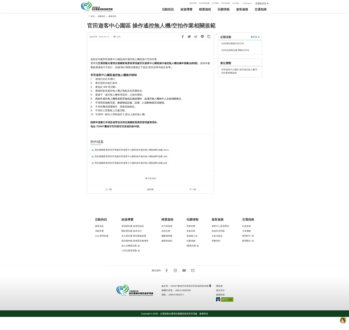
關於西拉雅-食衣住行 (131, 230)
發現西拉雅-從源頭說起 (132, 225)
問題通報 (152, 178)
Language (246, 3)
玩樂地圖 (190, 240)
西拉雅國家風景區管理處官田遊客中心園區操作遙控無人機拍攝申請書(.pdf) (131, 162)
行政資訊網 (225, 3)
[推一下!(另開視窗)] (189, 36)
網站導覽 (193, 3)
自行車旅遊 (166, 225)
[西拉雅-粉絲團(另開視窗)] (166, 270)
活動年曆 (99, 230)
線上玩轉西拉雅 (129, 245)
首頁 (92, 16)
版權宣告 (220, 294)
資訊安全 (220, 290)
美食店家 (190, 230)
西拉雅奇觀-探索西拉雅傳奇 (134, 240)
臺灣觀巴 (246, 240)
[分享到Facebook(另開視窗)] (182, 36)
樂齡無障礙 (166, 235)
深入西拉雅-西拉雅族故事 (133, 235)
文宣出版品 (217, 235)
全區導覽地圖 (204, 3)
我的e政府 (218, 299)
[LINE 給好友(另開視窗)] (202, 36)
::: (186, 3)
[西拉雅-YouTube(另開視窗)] (184, 270)
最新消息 (112, 16)
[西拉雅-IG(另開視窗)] (175, 270)
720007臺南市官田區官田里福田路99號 (189, 285)
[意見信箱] (192, 270)
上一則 (108, 189)
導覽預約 (216, 240)
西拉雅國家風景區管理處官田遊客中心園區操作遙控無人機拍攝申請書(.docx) (132, 149)
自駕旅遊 (246, 225)
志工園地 (215, 3)
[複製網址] (209, 36)
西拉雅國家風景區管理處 (98, 6)
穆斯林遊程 (166, 240)
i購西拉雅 (191, 245)
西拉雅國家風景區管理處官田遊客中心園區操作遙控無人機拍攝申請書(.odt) (131, 156)
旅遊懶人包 (191, 235)
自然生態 (165, 230)
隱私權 (219, 285)
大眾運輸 (246, 230)
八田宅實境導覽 (129, 250)
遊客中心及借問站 (220, 225)
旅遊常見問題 (218, 230)
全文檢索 (235, 3)
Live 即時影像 (101, 235)
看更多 (254, 36)
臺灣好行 (246, 235)
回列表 (150, 189)
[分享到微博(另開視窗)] (195, 36)
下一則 (192, 189)
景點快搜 (190, 225)
